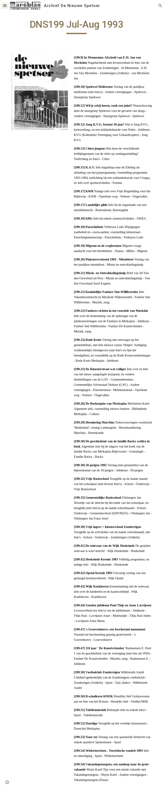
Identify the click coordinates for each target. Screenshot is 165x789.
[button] (5, 5)
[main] (76, 26)
